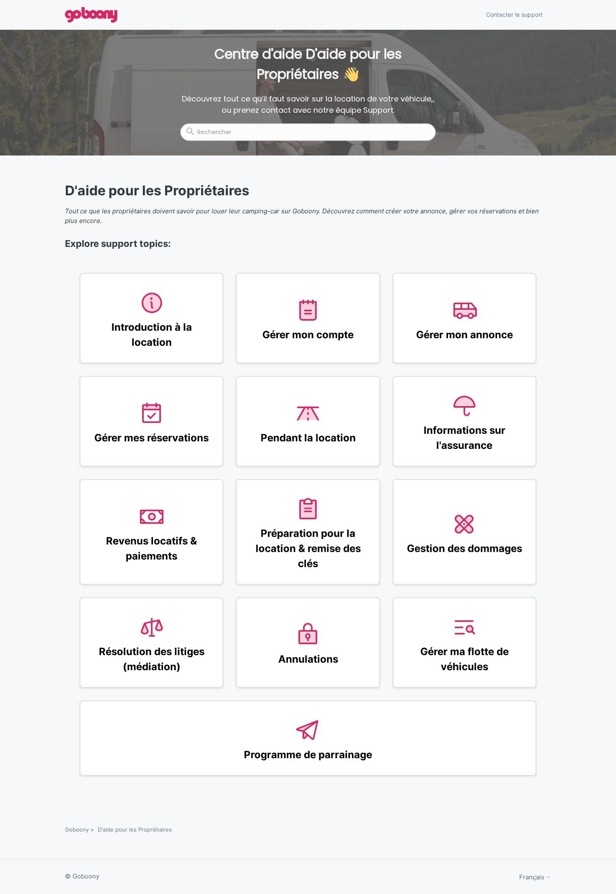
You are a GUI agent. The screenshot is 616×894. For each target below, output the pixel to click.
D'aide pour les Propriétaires (135, 829)
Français (532, 877)
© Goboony (82, 876)
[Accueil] (91, 15)
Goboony (77, 829)
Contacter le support (514, 14)
